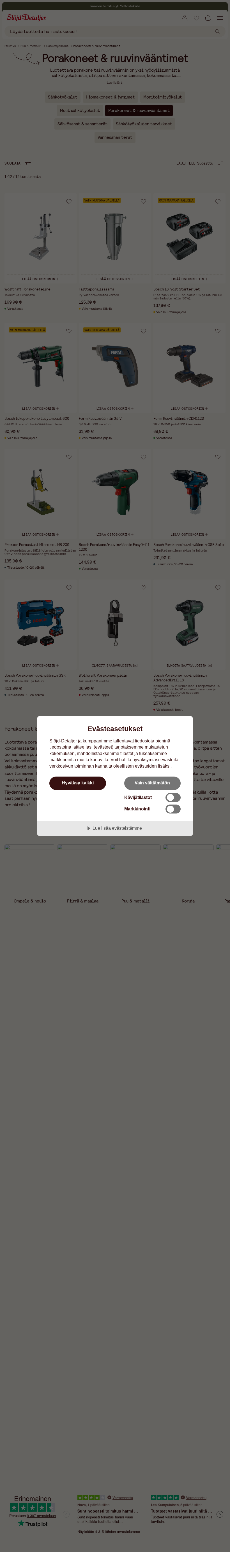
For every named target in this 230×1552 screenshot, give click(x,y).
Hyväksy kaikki (78, 782)
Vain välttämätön (152, 782)
